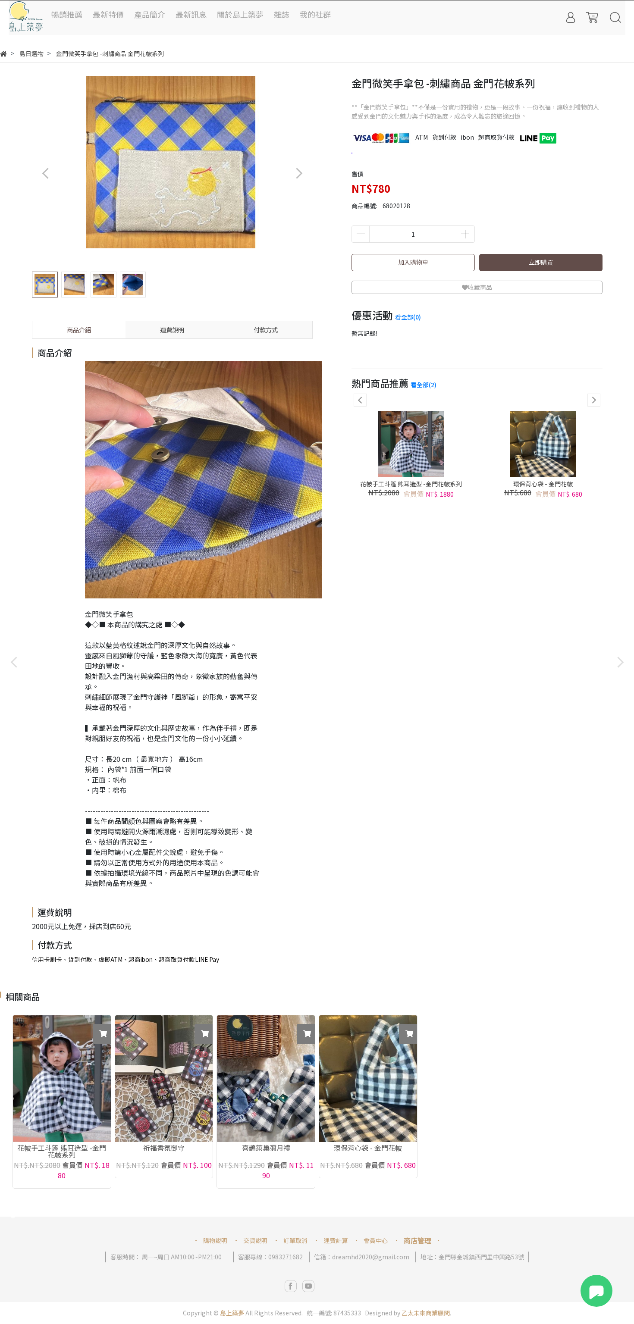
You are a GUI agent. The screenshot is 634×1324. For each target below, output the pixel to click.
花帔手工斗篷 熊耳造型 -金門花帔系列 (411, 483)
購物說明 (215, 1240)
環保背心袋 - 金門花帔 (543, 483)
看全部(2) (423, 384)
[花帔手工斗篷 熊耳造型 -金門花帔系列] (62, 1078)
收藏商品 (480, 287)
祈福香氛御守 (164, 1148)
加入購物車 (413, 262)
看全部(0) (408, 317)
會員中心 (376, 1240)
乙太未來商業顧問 (426, 1312)
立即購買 (541, 262)
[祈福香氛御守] (164, 1078)
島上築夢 (232, 1312)
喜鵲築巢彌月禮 (266, 1148)
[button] (298, 173)
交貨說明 (255, 1240)
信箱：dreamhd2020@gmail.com (361, 1256)
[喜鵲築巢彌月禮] (266, 1078)
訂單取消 (295, 1240)
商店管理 (417, 1240)
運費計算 (335, 1240)
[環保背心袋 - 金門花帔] (368, 1078)
